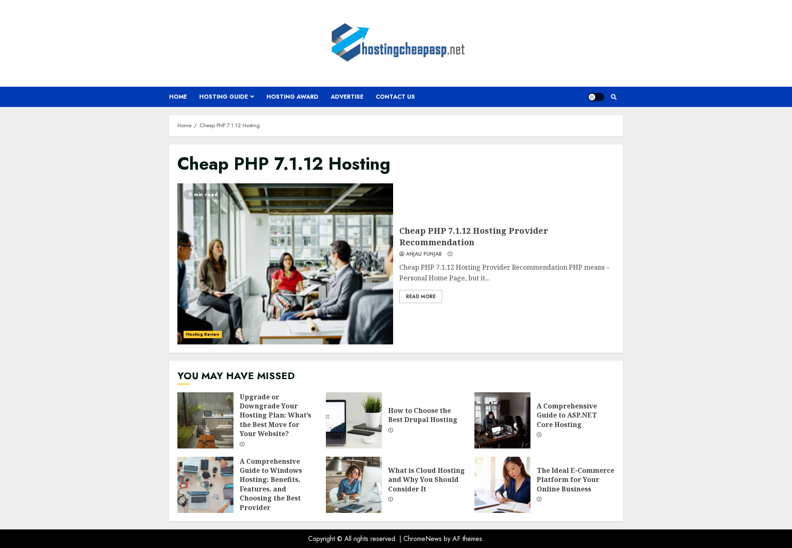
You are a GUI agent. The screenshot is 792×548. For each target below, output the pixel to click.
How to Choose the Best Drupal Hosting (354, 420)
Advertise (347, 97)
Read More (421, 296)
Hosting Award (292, 97)
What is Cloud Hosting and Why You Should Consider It (354, 485)
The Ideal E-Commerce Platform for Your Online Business (502, 485)
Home (178, 97)
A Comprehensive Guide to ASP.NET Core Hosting (502, 420)
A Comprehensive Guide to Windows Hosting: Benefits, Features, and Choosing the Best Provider (205, 485)
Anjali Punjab (423, 254)
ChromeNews (422, 538)
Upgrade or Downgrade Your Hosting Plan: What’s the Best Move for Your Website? (205, 420)
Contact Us (395, 97)
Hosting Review (202, 334)
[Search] (613, 97)
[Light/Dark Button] (596, 97)
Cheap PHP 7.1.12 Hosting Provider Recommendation (285, 263)
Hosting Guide (223, 97)
